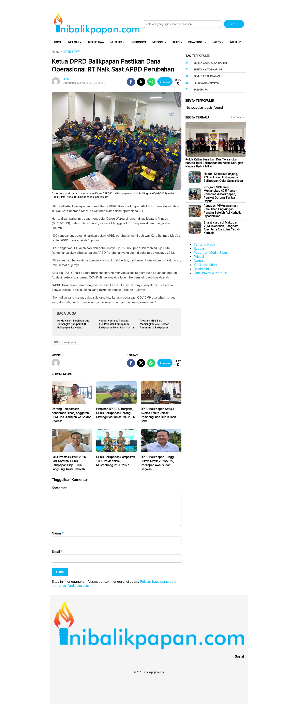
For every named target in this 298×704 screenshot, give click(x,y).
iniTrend (235, 42)
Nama (58, 533)
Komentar (59, 488)
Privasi (199, 257)
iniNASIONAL (196, 42)
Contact (200, 261)
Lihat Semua (237, 117)
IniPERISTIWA (96, 42)
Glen (66, 79)
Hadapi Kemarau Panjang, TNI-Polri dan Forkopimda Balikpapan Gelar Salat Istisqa (223, 177)
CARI (234, 24)
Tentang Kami (204, 244)
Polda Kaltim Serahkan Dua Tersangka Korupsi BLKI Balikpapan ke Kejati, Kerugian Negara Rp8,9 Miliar (214, 163)
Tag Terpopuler (197, 55)
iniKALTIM (116, 42)
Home (58, 42)
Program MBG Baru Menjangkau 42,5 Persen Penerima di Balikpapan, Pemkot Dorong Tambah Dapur (220, 194)
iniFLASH (73, 42)
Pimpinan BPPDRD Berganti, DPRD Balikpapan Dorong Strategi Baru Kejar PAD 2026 (115, 413)
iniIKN (176, 42)
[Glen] (57, 363)
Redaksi (199, 248)
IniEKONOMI (138, 42)
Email (57, 551)
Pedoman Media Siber (210, 252)
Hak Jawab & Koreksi (210, 273)
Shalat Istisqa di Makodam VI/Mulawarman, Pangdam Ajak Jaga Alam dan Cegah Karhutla (222, 227)
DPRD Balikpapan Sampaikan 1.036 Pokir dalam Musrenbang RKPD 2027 (115, 461)
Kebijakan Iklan (205, 265)
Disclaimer (201, 269)
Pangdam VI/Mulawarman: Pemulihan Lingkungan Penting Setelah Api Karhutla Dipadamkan (222, 211)
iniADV (217, 42)
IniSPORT (158, 42)
